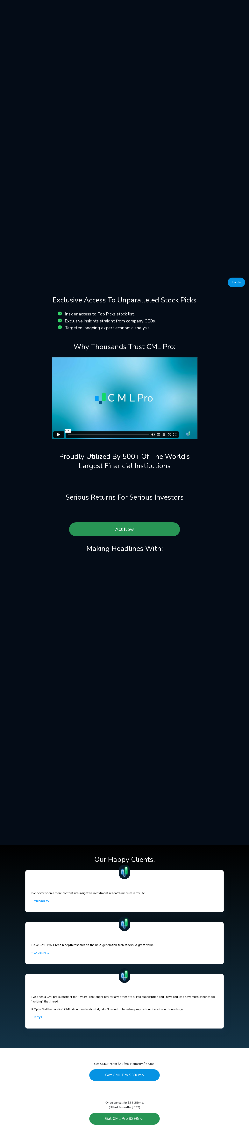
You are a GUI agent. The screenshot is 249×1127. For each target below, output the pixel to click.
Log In (236, 282)
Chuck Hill (40, 953)
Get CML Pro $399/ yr (124, 1118)
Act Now (124, 529)
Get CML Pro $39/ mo (124, 1075)
